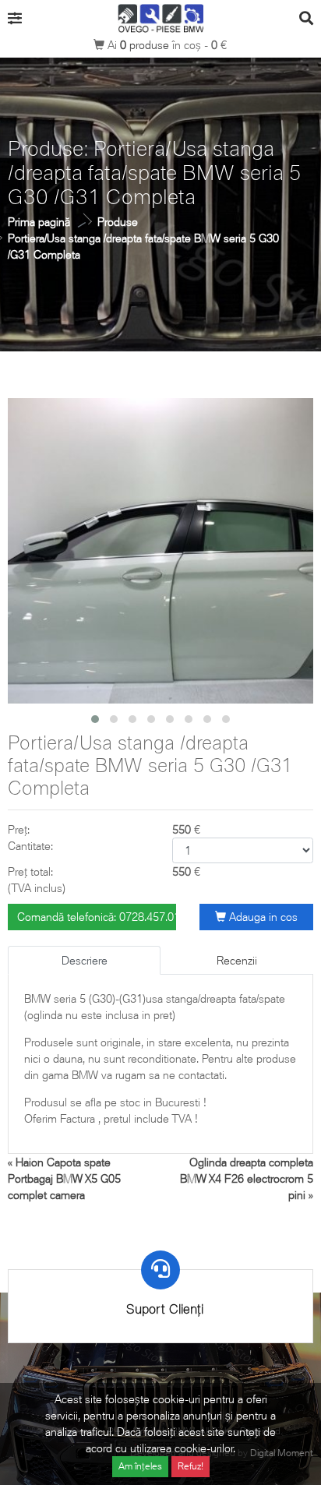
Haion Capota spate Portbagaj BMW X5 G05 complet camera (64, 1178)
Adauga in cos (262, 916)
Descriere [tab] (85, 960)
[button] (95, 719)
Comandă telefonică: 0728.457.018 (96, 916)
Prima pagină (39, 221)
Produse (117, 221)
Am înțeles (140, 1466)
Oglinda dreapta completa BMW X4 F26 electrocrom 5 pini (246, 1178)
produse (146, 44)
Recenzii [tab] (237, 960)
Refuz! (190, 1466)
